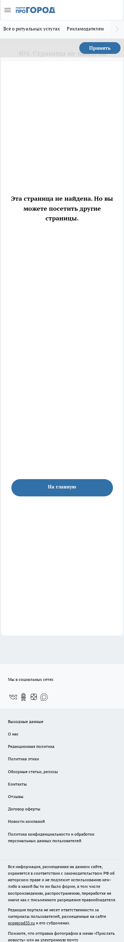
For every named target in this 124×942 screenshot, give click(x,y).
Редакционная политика (31, 746)
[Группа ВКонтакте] (13, 697)
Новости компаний (26, 821)
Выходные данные (25, 721)
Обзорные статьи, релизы (33, 771)
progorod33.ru (21, 922)
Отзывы (15, 796)
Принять (100, 48)
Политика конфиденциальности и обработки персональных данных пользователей (51, 837)
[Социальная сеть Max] (44, 697)
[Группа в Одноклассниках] (23, 697)
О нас (13, 733)
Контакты (17, 784)
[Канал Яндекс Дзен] (34, 697)
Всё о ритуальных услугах (31, 29)
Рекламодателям (85, 29)
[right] (117, 29)
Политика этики (23, 758)
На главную (62, 487)
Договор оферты (24, 808)
